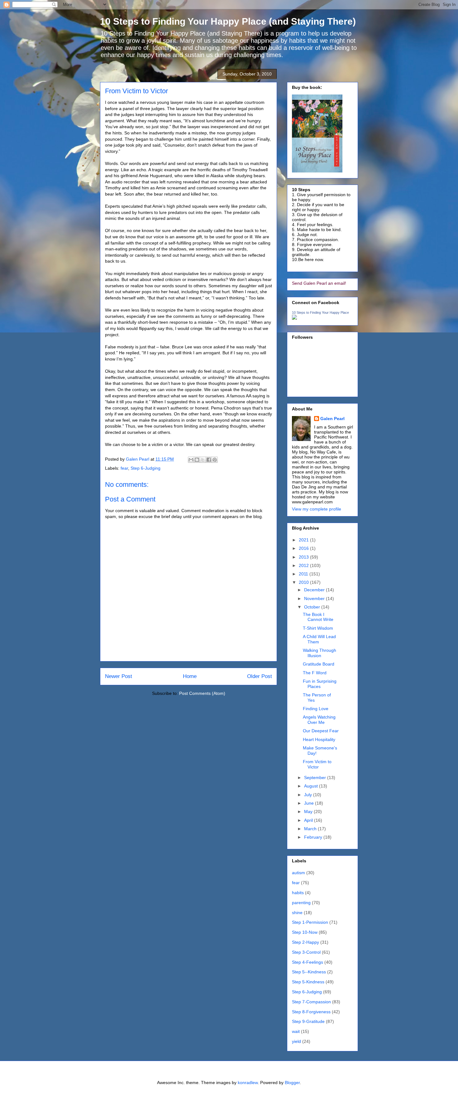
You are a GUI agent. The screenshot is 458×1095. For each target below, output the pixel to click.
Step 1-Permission (310, 922)
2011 (304, 573)
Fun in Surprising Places (319, 684)
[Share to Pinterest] (215, 460)
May (309, 811)
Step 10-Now (304, 932)
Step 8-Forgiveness (311, 1011)
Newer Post (118, 676)
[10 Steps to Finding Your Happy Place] (294, 318)
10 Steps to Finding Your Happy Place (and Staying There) (228, 21)
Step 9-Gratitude (308, 1021)
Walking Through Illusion (319, 653)
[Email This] (191, 460)
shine (297, 912)
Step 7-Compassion (311, 1001)
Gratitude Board (318, 663)
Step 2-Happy (305, 942)
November (315, 598)
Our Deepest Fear (321, 730)
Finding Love (315, 708)
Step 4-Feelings (307, 962)
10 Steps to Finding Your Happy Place (320, 312)
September (315, 777)
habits (298, 892)
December (315, 589)
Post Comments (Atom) (202, 693)
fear (124, 468)
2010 (304, 582)
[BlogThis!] (197, 460)
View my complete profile (316, 508)
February (313, 837)
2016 (304, 548)
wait (296, 1031)
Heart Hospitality (319, 739)
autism (298, 872)
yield (296, 1041)
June (309, 803)
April (309, 820)
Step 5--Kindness (309, 971)
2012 (304, 565)
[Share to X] (203, 460)
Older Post (259, 676)
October (312, 606)
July (308, 794)
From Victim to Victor (317, 764)
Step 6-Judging (145, 468)
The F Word (315, 672)
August (311, 785)
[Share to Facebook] (209, 460)
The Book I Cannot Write (318, 617)
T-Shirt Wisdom (318, 628)
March (311, 828)
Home (190, 676)
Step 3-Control (306, 952)
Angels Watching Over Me (319, 720)
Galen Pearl (138, 459)
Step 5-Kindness (308, 981)
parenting (301, 902)
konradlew (248, 1082)
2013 (304, 557)
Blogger (292, 1082)
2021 (304, 539)
